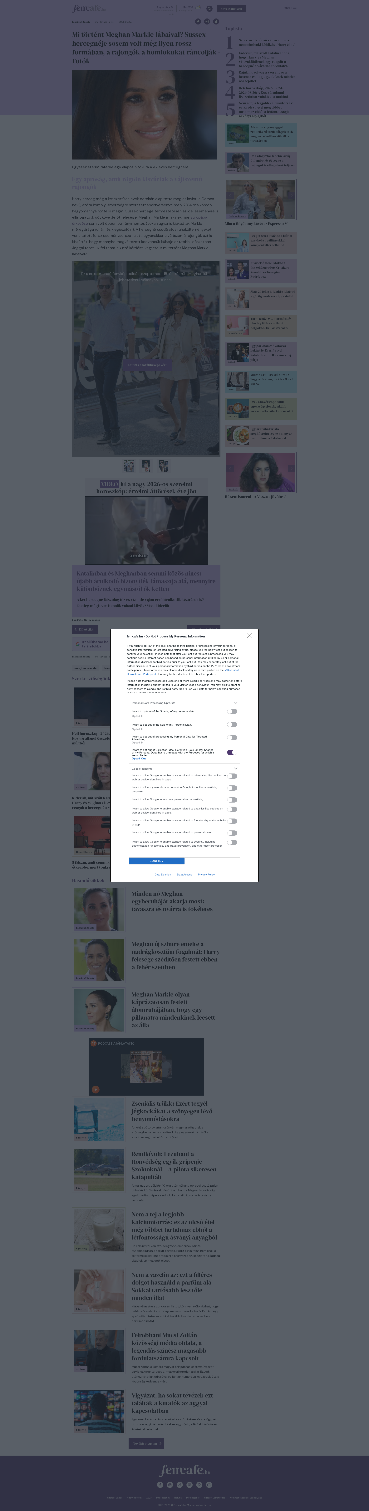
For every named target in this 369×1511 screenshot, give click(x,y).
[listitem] (184, 703)
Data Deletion (163, 874)
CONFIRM (157, 860)
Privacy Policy (206, 874)
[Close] (251, 636)
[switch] (232, 711)
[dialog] (184, 755)
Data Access (184, 874)
